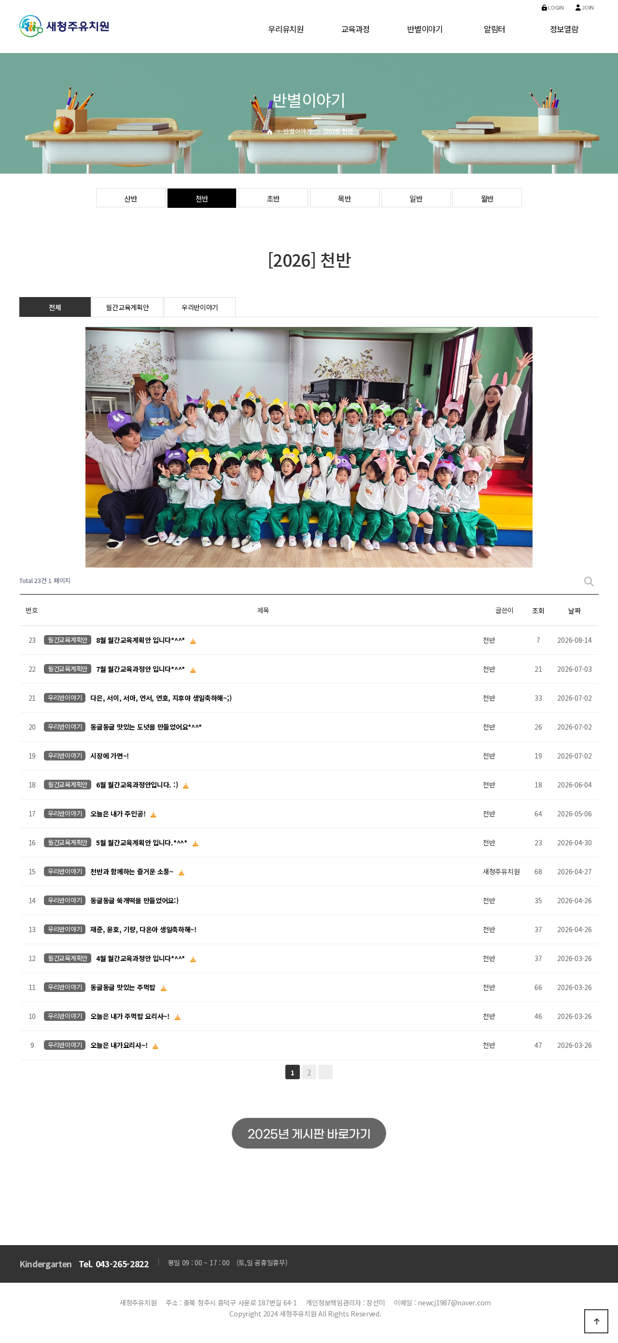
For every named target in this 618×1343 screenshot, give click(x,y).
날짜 (574, 610)
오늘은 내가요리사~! (119, 1045)
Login (555, 7)
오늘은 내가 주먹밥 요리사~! (130, 1016)
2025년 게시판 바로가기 (309, 1134)
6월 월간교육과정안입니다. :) (138, 785)
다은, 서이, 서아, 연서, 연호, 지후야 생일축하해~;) (160, 698)
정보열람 (564, 29)
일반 (415, 198)
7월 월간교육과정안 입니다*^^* (141, 669)
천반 (202, 198)
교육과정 (355, 29)
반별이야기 (425, 29)
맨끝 (325, 1072)
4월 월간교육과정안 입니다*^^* (141, 958)
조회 (538, 610)
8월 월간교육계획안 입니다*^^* (141, 640)
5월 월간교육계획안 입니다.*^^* (142, 843)
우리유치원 (286, 29)
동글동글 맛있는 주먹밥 (123, 987)
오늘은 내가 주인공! (118, 814)
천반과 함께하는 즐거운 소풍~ (132, 872)
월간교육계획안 (127, 307)
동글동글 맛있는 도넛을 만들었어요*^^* (146, 727)
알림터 (494, 29)
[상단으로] (596, 1321)
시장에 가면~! (109, 756)
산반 (130, 198)
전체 (55, 307)
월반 (487, 198)
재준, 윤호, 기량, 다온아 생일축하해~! (143, 930)
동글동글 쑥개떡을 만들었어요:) (134, 901)
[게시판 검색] (589, 580)
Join (587, 7)
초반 (273, 198)
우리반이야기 (200, 307)
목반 (344, 198)
